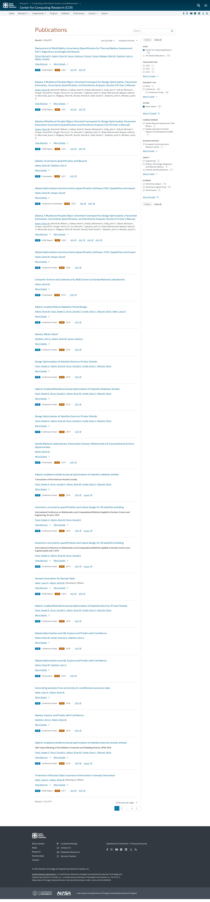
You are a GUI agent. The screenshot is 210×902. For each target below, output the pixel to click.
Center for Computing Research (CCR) (46, 7)
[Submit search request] (172, 30)
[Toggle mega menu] (206, 5)
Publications (79, 13)
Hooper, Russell (58, 192)
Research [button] (22, 13)
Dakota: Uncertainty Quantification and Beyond (61, 160)
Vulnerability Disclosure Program (123, 893)
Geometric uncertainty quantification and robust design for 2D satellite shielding (79, 507)
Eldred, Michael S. (43, 56)
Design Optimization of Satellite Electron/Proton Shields (66, 361)
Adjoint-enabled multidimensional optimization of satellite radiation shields (77, 474)
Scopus (87, 495)
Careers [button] (92, 13)
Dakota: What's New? (46, 334)
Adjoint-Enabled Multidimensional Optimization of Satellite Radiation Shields (77, 388)
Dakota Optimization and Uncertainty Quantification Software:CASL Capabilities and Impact (85, 188)
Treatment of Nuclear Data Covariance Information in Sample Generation (75, 775)
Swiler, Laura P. (119, 311)
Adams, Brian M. (59, 56)
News (11, 13)
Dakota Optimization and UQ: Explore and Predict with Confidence (71, 633)
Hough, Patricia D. (59, 637)
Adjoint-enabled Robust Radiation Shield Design (61, 306)
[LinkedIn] (199, 13)
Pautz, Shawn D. (58, 311)
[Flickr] (195, 13)
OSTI (81, 70)
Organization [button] (38, 13)
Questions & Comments (117, 843)
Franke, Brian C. (89, 311)
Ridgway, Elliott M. (107, 56)
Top (203, 899)
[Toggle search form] (198, 5)
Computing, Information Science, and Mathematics (55, 3)
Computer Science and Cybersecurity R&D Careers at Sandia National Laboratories (80, 279)
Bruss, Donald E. (73, 311)
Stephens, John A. (125, 56)
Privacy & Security (138, 843)
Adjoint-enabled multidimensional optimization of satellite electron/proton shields (81, 742)
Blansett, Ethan (104, 311)
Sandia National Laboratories (44, 874)
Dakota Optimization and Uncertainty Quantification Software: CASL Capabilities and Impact (85, 252)
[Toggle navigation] (4, 13)
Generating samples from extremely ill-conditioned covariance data (72, 687)
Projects (53, 13)
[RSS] (207, 13)
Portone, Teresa (91, 56)
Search (104, 13)
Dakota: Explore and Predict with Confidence (59, 715)
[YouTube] (191, 13)
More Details (60, 64)
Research (24, 3)
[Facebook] (183, 13)
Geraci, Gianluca (75, 56)
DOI (72, 70)
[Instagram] (187, 13)
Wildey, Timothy (42, 59)
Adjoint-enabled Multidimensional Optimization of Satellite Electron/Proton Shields (81, 605)
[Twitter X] (203, 13)
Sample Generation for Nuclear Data (55, 578)
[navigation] (108, 40)
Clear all (159, 39)
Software (65, 13)
